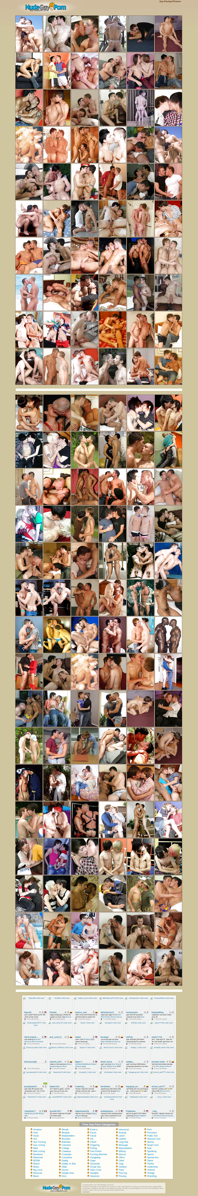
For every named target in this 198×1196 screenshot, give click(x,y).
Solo (149, 1148)
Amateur (37, 1129)
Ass (35, 1139)
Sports (150, 1154)
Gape (92, 1160)
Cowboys (66, 1151)
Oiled (121, 1160)
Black (36, 1176)
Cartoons (66, 1145)
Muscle (122, 1154)
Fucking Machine (98, 1154)
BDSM (36, 1160)
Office (122, 1157)
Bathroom (38, 1157)
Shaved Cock (154, 1139)
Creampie (66, 1154)
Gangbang (95, 1157)
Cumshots (67, 1157)
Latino (122, 1135)
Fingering (94, 1145)
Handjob (94, 1173)
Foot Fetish (95, 1151)
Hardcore (94, 1176)
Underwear (152, 1166)
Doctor (65, 1170)
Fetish (93, 1142)
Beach (36, 1163)
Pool (149, 1129)
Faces (93, 1132)
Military (122, 1151)
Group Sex (95, 1166)
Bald (35, 1148)
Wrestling (152, 1176)
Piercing (123, 1173)
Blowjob (66, 1132)
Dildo (64, 1166)
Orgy (121, 1163)
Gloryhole (95, 1163)
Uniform (151, 1170)
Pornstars (152, 1132)
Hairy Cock (95, 1170)
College (65, 1148)
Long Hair (123, 1142)
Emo (64, 1176)
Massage (123, 1145)
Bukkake (66, 1142)
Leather (122, 1139)
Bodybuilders (68, 1135)
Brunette (66, 1139)
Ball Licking (39, 1151)
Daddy (65, 1160)
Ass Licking (39, 1145)
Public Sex (152, 1135)
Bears (36, 1166)
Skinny (150, 1142)
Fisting (93, 1148)
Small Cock (153, 1145)
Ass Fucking (39, 1142)
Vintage (151, 1173)
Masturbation (125, 1148)
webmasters (86, 1192)
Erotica (93, 1129)
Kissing (122, 1132)
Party (121, 1170)
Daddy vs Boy (69, 1163)
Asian (36, 1135)
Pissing (122, 1176)
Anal (35, 1132)
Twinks (150, 1163)
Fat (91, 1139)
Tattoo (150, 1160)
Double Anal (68, 1173)
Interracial (124, 1129)
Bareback (38, 1154)
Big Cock (37, 1170)
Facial (93, 1135)
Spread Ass (153, 1157)
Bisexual (37, 1173)
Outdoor (123, 1166)
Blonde (65, 1129)
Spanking (151, 1151)
